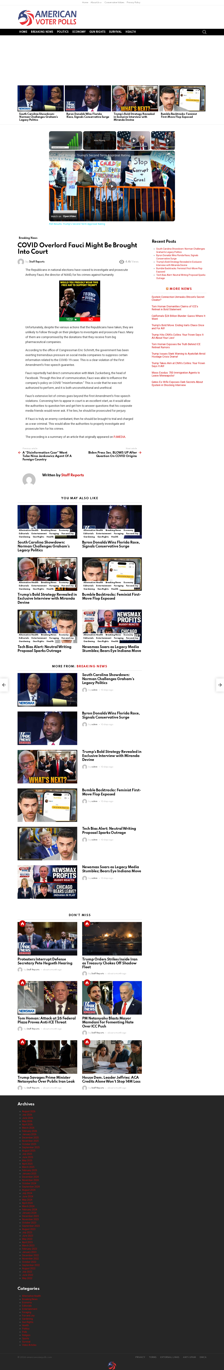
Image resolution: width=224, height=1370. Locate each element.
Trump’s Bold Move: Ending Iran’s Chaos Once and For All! (178, 327)
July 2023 (27, 1232)
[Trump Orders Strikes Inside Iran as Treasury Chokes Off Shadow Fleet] (112, 939)
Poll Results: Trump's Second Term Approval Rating (94, 155)
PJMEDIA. (120, 437)
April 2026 (27, 1124)
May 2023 (27, 1239)
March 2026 (28, 1127)
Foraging (54, 534)
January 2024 (29, 1213)
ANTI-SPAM (189, 1357)
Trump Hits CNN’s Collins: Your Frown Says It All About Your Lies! (178, 336)
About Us (95, 2)
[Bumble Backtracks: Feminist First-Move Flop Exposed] (182, 98)
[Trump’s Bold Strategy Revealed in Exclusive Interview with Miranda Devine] (135, 98)
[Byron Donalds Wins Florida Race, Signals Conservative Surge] (88, 98)
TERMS (152, 1357)
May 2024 (27, 1199)
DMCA (203, 1357)
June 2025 (27, 1157)
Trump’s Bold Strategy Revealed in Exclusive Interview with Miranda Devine (134, 117)
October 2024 (29, 1183)
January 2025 (29, 1173)
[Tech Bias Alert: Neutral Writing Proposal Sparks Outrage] (47, 626)
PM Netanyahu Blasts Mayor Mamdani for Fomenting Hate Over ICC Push (107, 1022)
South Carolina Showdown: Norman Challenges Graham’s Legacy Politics (38, 117)
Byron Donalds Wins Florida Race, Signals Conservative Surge (87, 115)
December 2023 (30, 1216)
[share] (168, 154)
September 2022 (31, 1265)
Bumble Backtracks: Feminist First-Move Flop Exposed (179, 115)
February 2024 (29, 1209)
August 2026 (28, 1111)
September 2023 (31, 1226)
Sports (25, 1338)
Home (85, 2)
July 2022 (27, 1271)
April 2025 (27, 1163)
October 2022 (29, 1262)
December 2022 (30, 1255)
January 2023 (29, 1252)
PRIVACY (140, 1357)
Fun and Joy (67, 534)
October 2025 (29, 1144)
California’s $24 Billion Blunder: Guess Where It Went (178, 317)
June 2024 (27, 1196)
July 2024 (27, 1193)
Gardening (24, 537)
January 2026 (29, 1134)
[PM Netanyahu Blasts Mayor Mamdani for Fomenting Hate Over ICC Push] (112, 998)
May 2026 (27, 1121)
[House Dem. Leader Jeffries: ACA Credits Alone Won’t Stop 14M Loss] (112, 1057)
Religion (26, 1335)
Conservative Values (114, 2)
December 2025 (30, 1137)
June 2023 (27, 1235)
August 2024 (28, 1190)
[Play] (134, 140)
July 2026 (27, 1114)
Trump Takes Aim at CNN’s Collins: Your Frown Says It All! (178, 365)
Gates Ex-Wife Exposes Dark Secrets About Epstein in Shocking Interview (177, 383)
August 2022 (28, 1268)
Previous (19, 104)
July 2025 (27, 1154)
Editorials (24, 534)
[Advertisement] (112, 60)
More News (181, 288)
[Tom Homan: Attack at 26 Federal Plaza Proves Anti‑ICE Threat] (47, 998)
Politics (63, 32)
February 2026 (29, 1131)
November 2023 (30, 1219)
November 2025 (30, 1141)
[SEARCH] (204, 32)
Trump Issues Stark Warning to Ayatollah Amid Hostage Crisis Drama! (178, 355)
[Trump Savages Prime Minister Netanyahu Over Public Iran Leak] (47, 1057)
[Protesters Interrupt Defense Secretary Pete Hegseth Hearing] (47, 939)
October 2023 (29, 1222)
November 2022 (30, 1258)
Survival (115, 32)
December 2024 (30, 1177)
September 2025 (31, 1147)
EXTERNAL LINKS (169, 1357)
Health (130, 32)
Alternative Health (28, 530)
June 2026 (27, 1118)
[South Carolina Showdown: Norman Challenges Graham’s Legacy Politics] (41, 98)
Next (204, 104)
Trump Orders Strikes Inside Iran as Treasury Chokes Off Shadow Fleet (110, 963)
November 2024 (30, 1180)
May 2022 (27, 1278)
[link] (54, 156)
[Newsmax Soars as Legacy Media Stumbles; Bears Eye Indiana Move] (112, 626)
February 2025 (29, 1170)
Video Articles (29, 1345)
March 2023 (28, 1245)
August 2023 (28, 1229)
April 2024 (27, 1203)
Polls (24, 1332)
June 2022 (27, 1275)
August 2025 (28, 1150)
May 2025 (27, 1160)
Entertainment (39, 534)
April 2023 (27, 1242)
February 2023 (29, 1248)
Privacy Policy (133, 2)
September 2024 (31, 1186)
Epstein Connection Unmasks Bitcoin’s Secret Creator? (178, 298)
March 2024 (28, 1206)
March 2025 (28, 1167)
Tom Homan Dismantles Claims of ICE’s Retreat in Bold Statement (175, 308)
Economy (79, 32)
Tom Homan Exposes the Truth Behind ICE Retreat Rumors (176, 346)
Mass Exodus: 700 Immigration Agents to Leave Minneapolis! (176, 374)
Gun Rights (97, 32)
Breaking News (42, 32)
